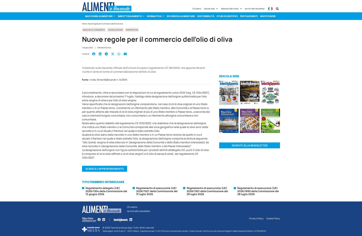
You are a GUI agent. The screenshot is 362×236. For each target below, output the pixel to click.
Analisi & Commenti (94, 29)
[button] (277, 8)
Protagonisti (249, 16)
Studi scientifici (227, 16)
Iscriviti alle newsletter (255, 8)
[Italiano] (270, 9)
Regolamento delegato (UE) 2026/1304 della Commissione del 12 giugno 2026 (106, 191)
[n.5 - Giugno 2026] (229, 121)
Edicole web (209, 8)
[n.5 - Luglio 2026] (229, 93)
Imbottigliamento (130, 16)
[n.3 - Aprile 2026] (270, 93)
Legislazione (115, 29)
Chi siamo (196, 8)
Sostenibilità (205, 16)
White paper (268, 16)
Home (84, 24)
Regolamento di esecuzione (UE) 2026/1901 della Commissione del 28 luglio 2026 (207, 191)
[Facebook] (99, 219)
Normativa (154, 16)
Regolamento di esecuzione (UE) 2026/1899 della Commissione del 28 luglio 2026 (258, 191)
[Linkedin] (103, 219)
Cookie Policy (273, 218)
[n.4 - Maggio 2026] (249, 93)
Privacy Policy (256, 218)
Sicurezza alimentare (181, 16)
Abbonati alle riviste (230, 8)
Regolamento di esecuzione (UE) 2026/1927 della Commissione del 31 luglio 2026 (157, 191)
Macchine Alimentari (99, 16)
